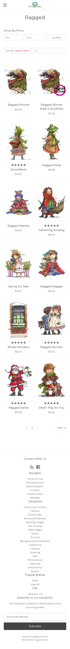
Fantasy (35, 548)
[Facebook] (38, 467)
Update (56, 37)
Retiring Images (35, 522)
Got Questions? (35, 482)
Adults (35, 533)
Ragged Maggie (51, 286)
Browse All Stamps (35, 518)
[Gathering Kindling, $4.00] (52, 202)
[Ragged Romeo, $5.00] (52, 319)
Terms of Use (35, 478)
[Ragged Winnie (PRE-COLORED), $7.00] (52, 81)
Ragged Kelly (51, 165)
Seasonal (35, 563)
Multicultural (35, 559)
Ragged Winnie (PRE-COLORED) (51, 106)
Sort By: (10, 50)
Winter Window (18, 347)
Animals (35, 537)
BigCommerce (41, 636)
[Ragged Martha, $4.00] (18, 202)
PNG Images (35, 529)
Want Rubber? (35, 486)
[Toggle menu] (5, 5)
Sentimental (35, 567)
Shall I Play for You (51, 407)
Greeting (35, 552)
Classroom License (35, 507)
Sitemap (35, 497)
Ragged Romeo (51, 347)
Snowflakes (19, 169)
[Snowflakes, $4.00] (18, 142)
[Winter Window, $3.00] (18, 319)
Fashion (35, 510)
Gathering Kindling (52, 230)
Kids (35, 556)
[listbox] (26, 50)
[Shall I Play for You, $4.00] (52, 380)
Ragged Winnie (18, 104)
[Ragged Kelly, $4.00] (52, 142)
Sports (35, 571)
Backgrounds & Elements (35, 541)
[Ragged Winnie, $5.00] (18, 81)
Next (60, 427)
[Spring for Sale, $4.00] (18, 263)
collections (35, 544)
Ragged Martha (18, 225)
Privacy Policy (35, 493)
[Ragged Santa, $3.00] (18, 380)
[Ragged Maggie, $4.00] (52, 263)
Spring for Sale (18, 286)
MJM (35, 580)
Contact (35, 490)
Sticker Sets (35, 514)
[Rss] (32, 467)
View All (35, 584)
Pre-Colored (35, 526)
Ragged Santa (18, 407)
